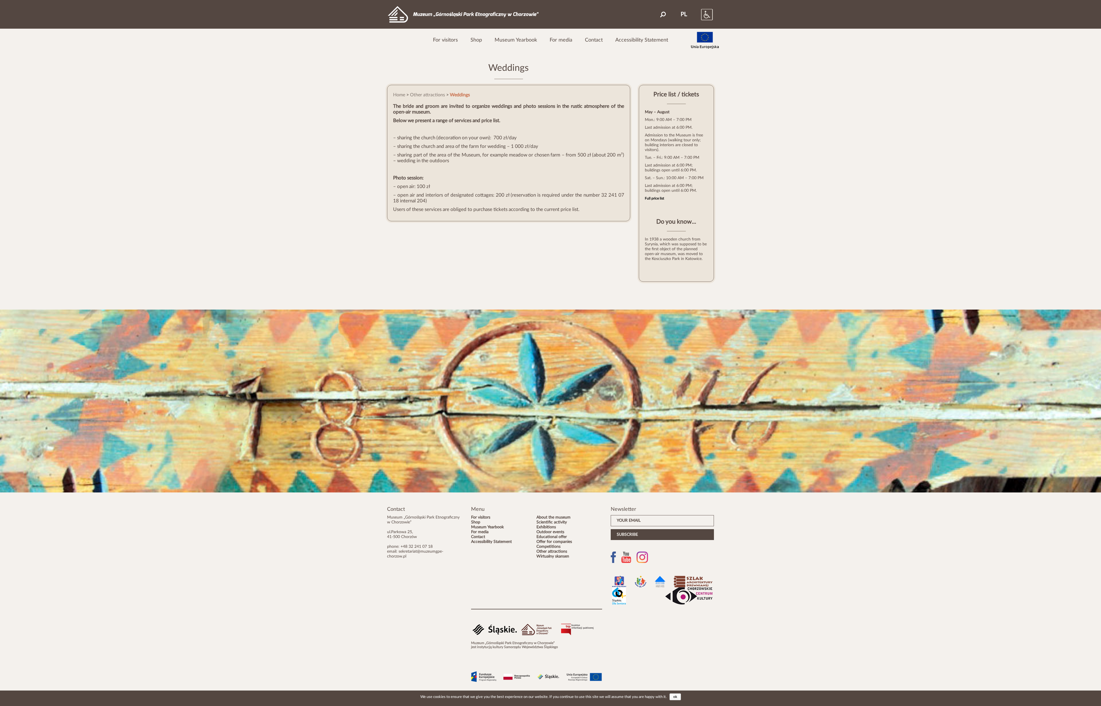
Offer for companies (554, 542)
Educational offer (551, 537)
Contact (594, 40)
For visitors (445, 40)
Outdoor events (550, 532)
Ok (675, 697)
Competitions (548, 547)
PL (684, 14)
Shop (476, 40)
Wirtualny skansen (552, 556)
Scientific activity (551, 522)
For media (561, 40)
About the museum (553, 517)
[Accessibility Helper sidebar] (701, 14)
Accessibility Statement (641, 40)
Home (399, 95)
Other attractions (427, 95)
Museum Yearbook (516, 40)
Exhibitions (546, 527)
